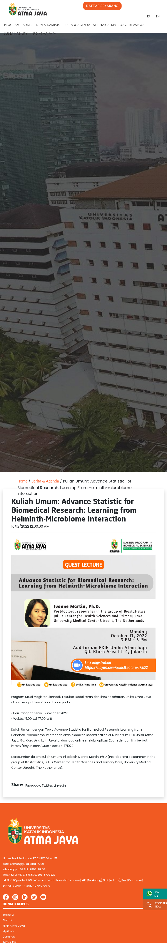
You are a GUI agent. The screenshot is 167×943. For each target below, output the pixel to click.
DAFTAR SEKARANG (102, 5)
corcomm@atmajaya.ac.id (31, 885)
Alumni (7, 920)
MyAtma (8, 931)
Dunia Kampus (48, 25)
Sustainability (16, 34)
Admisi (28, 25)
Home (22, 482)
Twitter (47, 785)
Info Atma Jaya (43, 34)
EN (158, 16)
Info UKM (8, 915)
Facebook (32, 785)
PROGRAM (12, 25)
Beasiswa (137, 25)
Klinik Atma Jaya (14, 926)
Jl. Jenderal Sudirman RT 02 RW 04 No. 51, (30, 858)
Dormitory (9, 936)
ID (148, 16)
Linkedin (60, 785)
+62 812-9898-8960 (31, 869)
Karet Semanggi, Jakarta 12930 (23, 864)
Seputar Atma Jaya (109, 25)
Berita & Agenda (76, 25)
